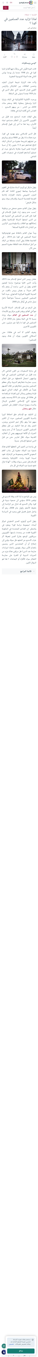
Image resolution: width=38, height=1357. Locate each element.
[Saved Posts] (3, 2)
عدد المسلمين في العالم (23, 315)
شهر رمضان (27, 409)
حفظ (33, 57)
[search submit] (5, 8)
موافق (21, 1351)
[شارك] (4, 1346)
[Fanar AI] (3, 1352)
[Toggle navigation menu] (35, 3)
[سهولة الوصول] (7, 2)
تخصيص (11, 1344)
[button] (17, 57)
